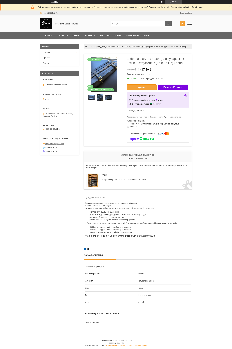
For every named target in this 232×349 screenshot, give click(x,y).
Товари (60, 36)
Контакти (90, 36)
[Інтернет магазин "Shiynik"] (46, 29)
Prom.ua (129, 340)
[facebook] (85, 249)
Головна (47, 36)
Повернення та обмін (137, 36)
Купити (141, 87)
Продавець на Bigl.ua (116, 343)
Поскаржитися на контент (116, 345)
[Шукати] (168, 23)
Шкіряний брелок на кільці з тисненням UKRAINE (124, 180)
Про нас (76, 36)
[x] (88, 249)
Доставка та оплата (110, 36)
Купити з (168, 87)
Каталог (46, 52)
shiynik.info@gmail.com (54, 144)
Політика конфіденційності (137, 345)
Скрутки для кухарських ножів (106, 47)
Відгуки (46, 63)
